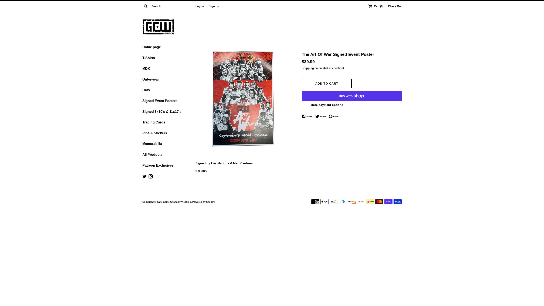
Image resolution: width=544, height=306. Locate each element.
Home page (151, 47)
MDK (146, 68)
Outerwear (150, 79)
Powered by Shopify (203, 202)
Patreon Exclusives (158, 165)
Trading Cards (153, 122)
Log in (200, 6)
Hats (146, 90)
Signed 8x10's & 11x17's (161, 111)
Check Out (395, 6)
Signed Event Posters (159, 101)
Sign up (214, 6)
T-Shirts (148, 58)
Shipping (308, 68)
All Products (152, 154)
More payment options (326, 104)
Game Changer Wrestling (177, 202)
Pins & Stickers (154, 133)
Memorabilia (152, 144)
